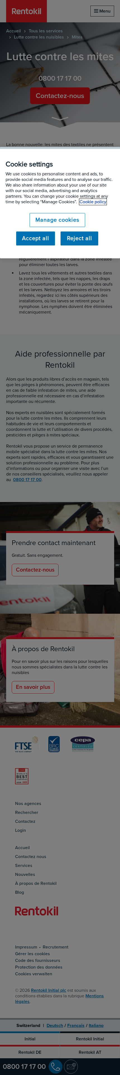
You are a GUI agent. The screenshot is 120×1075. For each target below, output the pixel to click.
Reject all (79, 238)
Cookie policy (93, 202)
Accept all (35, 238)
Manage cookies (57, 220)
